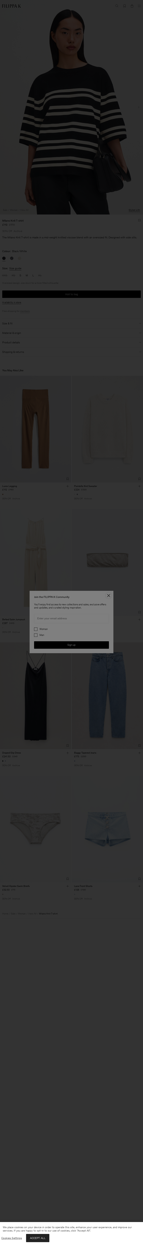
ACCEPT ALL (38, 1238)
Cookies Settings (11, 1238)
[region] (71, 1233)
